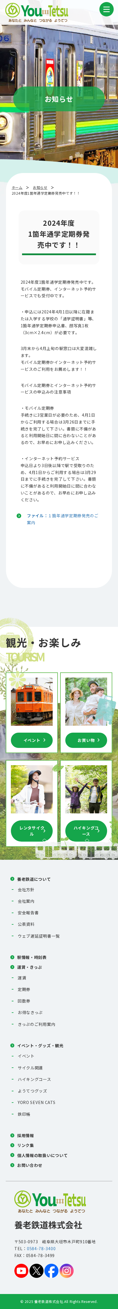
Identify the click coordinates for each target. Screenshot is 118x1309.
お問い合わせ (29, 1165)
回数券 (24, 1001)
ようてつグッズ (32, 1091)
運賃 (22, 978)
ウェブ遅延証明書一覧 (39, 936)
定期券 (24, 989)
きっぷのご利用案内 (36, 1024)
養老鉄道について (34, 879)
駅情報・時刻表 (32, 957)
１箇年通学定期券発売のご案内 (63, 519)
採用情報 (25, 1135)
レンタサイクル (31, 831)
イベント (31, 740)
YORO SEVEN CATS (37, 1102)
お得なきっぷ (30, 1012)
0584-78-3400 (41, 1248)
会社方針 (26, 889)
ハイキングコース (86, 831)
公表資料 (26, 924)
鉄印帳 (24, 1114)
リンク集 (25, 1145)
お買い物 (86, 740)
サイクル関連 (30, 1068)
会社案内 (26, 901)
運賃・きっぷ (29, 967)
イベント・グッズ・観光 (40, 1045)
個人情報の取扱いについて (42, 1155)
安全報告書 (28, 912)
